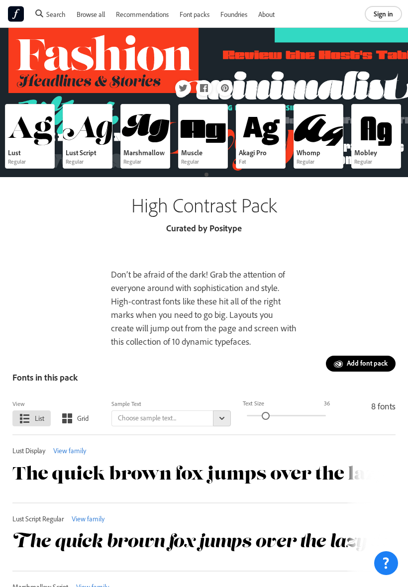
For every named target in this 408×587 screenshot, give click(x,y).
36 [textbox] (327, 403)
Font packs (194, 14)
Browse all (91, 14)
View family (69, 450)
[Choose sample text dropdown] (222, 418)
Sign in (383, 13)
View (18, 403)
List (39, 418)
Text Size (253, 403)
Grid (83, 418)
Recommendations (142, 14)
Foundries (233, 14)
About (266, 14)
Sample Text (126, 403)
